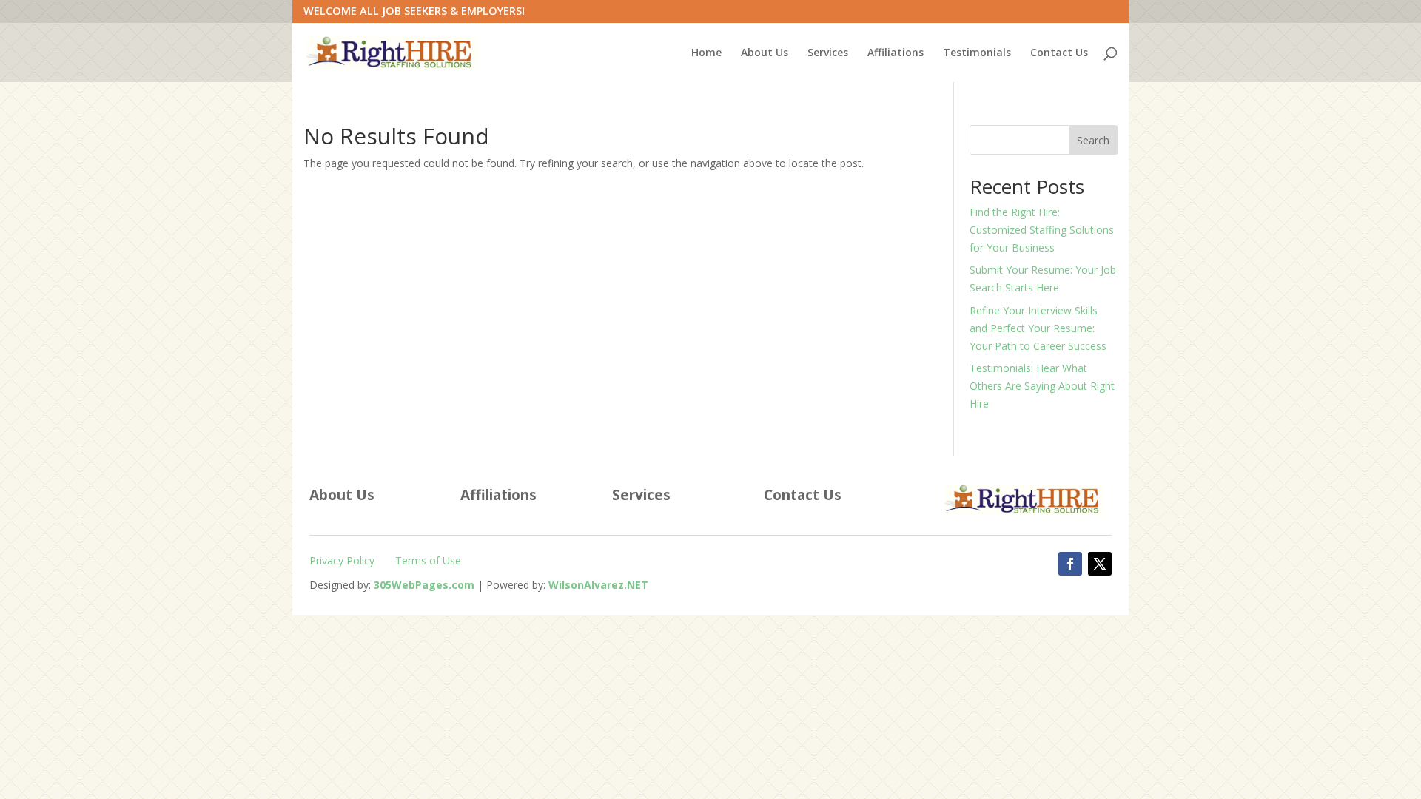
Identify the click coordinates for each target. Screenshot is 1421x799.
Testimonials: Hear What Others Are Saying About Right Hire (1042, 386)
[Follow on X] (1100, 564)
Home (706, 53)
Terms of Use (428, 560)
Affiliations (895, 53)
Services (827, 53)
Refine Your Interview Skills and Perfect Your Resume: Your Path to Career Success (1038, 328)
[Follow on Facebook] (1070, 564)
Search (1093, 140)
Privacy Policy (341, 560)
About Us (764, 53)
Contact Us (1059, 53)
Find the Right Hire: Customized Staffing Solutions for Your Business (1042, 229)
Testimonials (977, 53)
